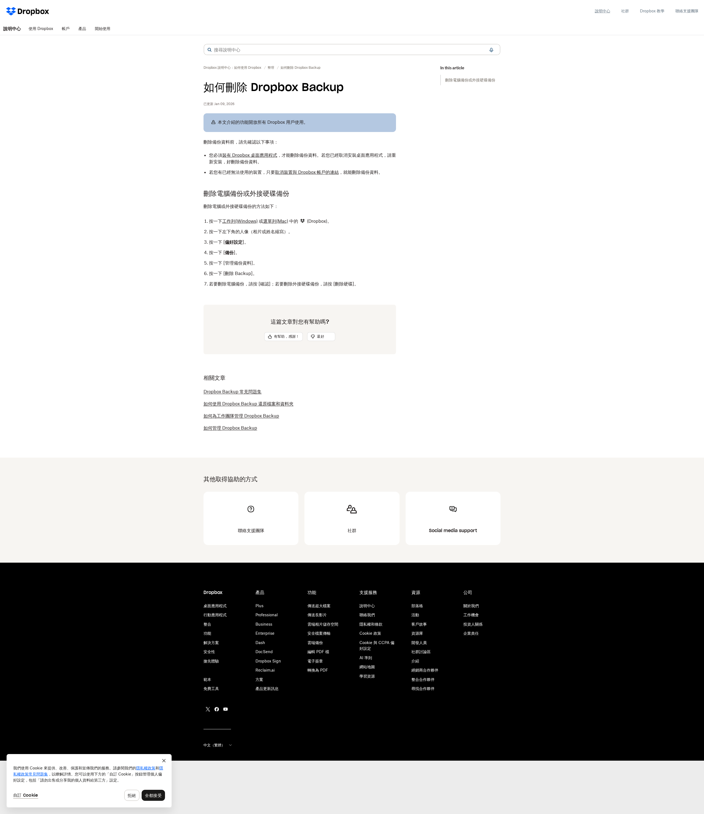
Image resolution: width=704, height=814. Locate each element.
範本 (207, 679)
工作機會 (471, 614)
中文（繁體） (214, 745)
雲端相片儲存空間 (322, 624)
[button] (209, 49)
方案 (259, 679)
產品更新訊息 (267, 688)
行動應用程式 (215, 614)
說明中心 (602, 11)
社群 (625, 11)
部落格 (417, 605)
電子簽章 (315, 661)
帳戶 (66, 28)
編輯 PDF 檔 (318, 651)
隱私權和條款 (371, 624)
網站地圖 (367, 666)
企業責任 (471, 633)
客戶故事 (419, 624)
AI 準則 (365, 657)
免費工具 (211, 688)
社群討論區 (421, 651)
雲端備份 (315, 642)
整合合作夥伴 (423, 679)
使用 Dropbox (41, 28)
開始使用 (102, 28)
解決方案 (211, 642)
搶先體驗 (211, 661)
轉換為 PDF (317, 670)
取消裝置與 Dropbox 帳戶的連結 (307, 172)
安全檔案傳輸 (319, 633)
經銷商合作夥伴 (424, 670)
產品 (82, 28)
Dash (260, 642)
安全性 (209, 651)
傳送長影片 (317, 614)
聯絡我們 (367, 614)
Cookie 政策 (370, 633)
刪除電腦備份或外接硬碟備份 (470, 80)
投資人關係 (473, 624)
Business (263, 624)
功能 (207, 633)
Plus (259, 605)
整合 (207, 624)
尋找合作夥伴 (423, 688)
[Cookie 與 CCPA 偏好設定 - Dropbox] (89, 780)
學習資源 (367, 676)
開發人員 (419, 642)
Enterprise (264, 633)
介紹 (415, 661)
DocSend (264, 651)
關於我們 (471, 605)
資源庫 (417, 633)
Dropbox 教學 (652, 11)
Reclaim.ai (265, 670)
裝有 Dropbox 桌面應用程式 (249, 155)
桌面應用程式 (215, 605)
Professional (266, 614)
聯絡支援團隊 (686, 11)
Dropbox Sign (268, 661)
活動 (415, 614)
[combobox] (352, 49)
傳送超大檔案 (319, 605)
